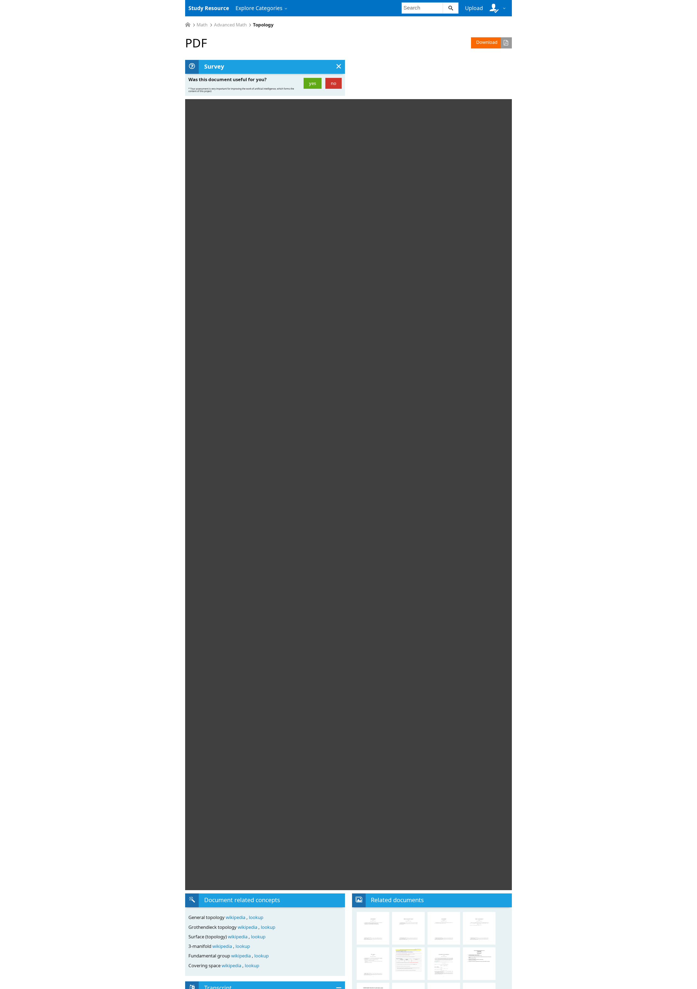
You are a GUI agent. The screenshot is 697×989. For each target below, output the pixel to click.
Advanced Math (230, 25)
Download (486, 42)
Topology (263, 25)
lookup (256, 917)
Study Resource (208, 8)
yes (312, 83)
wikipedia (236, 917)
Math (202, 25)
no (333, 83)
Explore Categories (259, 8)
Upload (474, 8)
